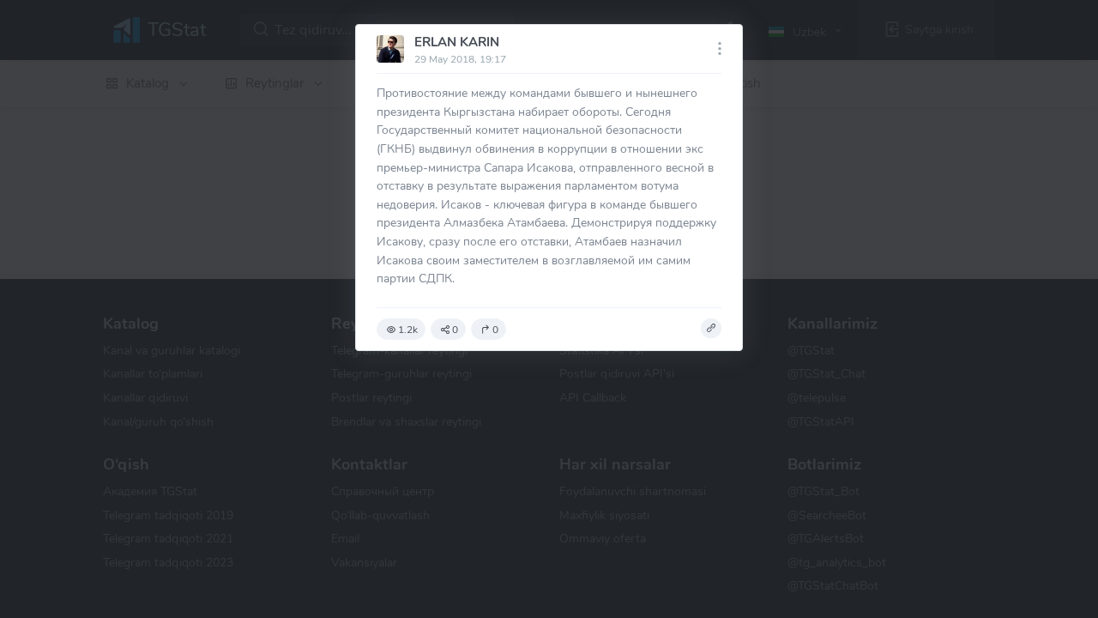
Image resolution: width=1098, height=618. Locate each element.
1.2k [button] (408, 329)
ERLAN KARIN (456, 42)
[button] (711, 328)
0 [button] (455, 329)
